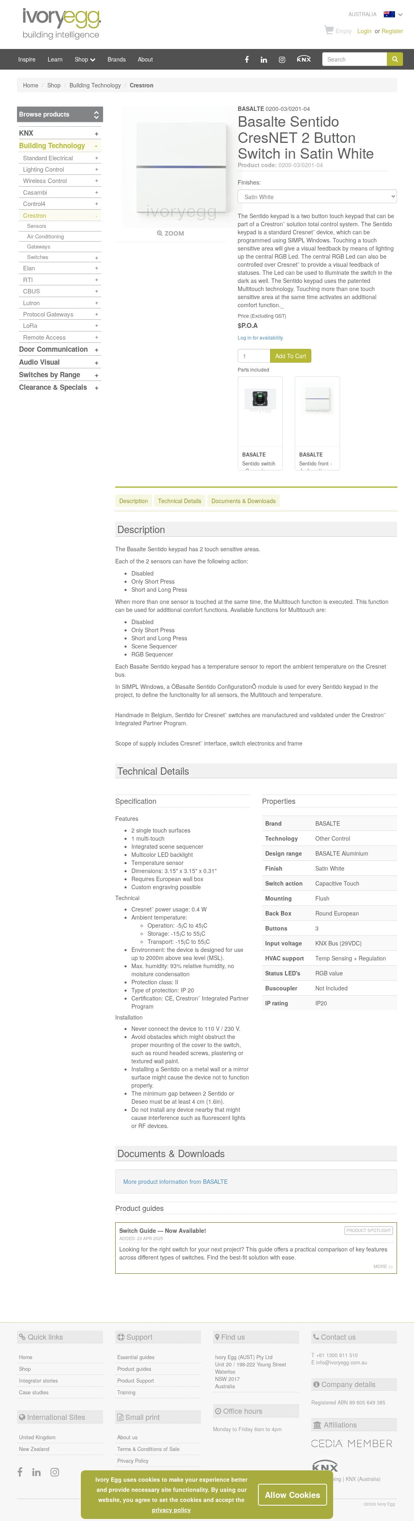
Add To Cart (290, 356)
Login (364, 31)
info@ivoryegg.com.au (341, 1362)
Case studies (34, 1392)
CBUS (31, 291)
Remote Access (44, 337)
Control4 (34, 203)
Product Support (135, 1380)
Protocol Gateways (48, 314)
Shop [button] (82, 59)
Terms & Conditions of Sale (148, 1449)
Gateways (39, 246)
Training (126, 1392)
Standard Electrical (48, 157)
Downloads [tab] (243, 501)
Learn (55, 59)
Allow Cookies (292, 1494)
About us (127, 1437)
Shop (25, 1368)
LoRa (30, 325)
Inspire (27, 59)
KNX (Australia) (363, 1479)
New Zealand (34, 1449)
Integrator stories (38, 1380)
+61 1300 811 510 (337, 1355)
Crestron (34, 215)
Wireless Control (45, 180)
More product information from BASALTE (175, 1181)
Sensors (36, 225)
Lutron (31, 302)
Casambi (35, 192)
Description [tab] (133, 501)
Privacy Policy (132, 1460)
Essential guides (135, 1357)
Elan (29, 267)
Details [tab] (179, 501)
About (145, 59)
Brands (117, 59)
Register (392, 31)
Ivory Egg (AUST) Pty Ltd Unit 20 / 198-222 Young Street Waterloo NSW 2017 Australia (250, 1371)
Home (25, 1357)
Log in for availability (260, 337)
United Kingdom (37, 1437)
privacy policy (171, 1510)
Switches (38, 257)
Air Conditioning (45, 236)
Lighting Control (43, 169)
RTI (28, 279)
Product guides (134, 1368)
